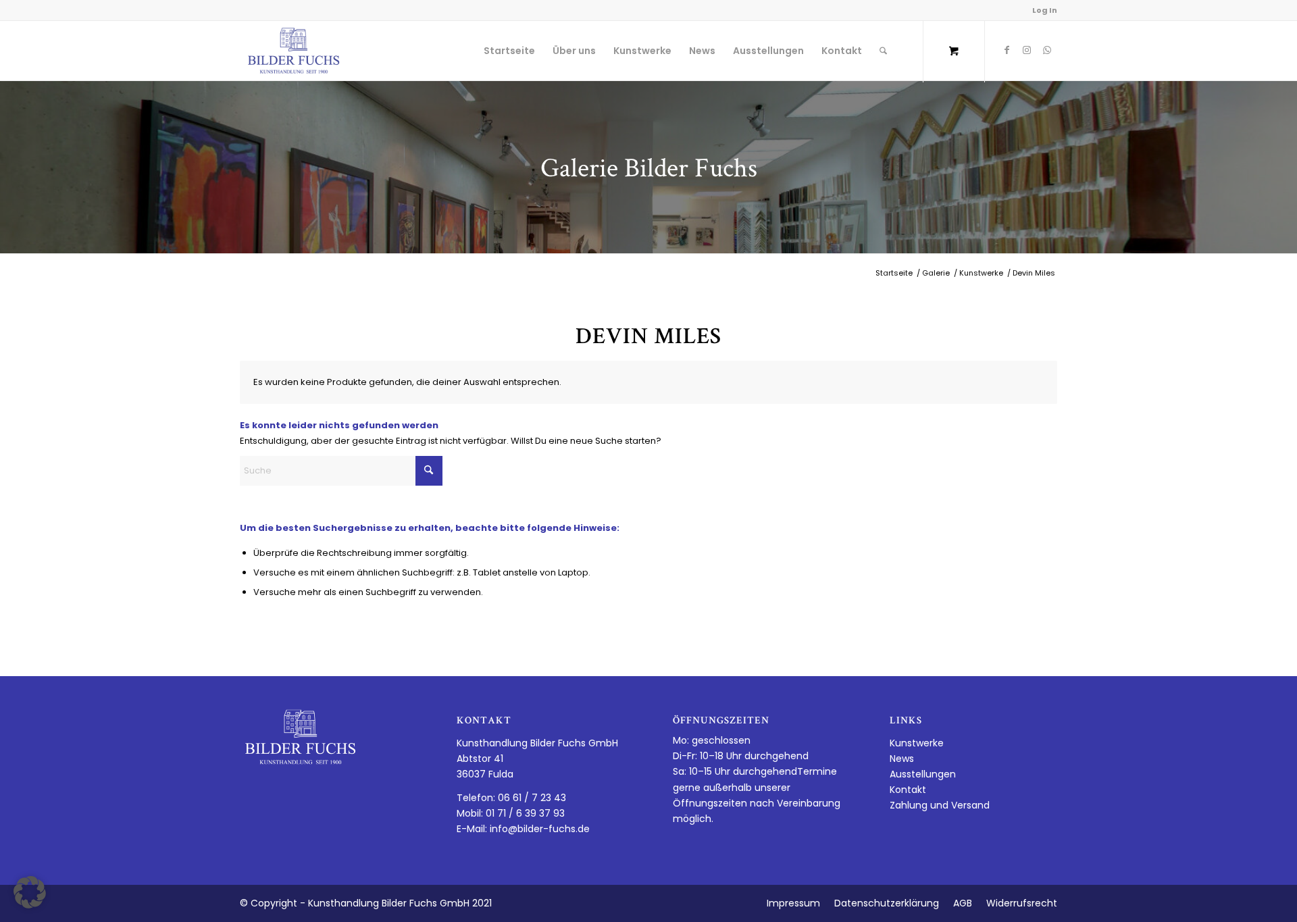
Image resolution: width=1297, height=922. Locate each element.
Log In (1044, 10)
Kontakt (908, 789)
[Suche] (883, 50)
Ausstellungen (923, 774)
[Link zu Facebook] (1006, 50)
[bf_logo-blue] (294, 50)
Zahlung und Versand (940, 805)
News (902, 758)
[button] (29, 892)
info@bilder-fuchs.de (540, 829)
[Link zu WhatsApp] (1047, 50)
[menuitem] (509, 50)
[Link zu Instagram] (1027, 50)
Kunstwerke (917, 743)
